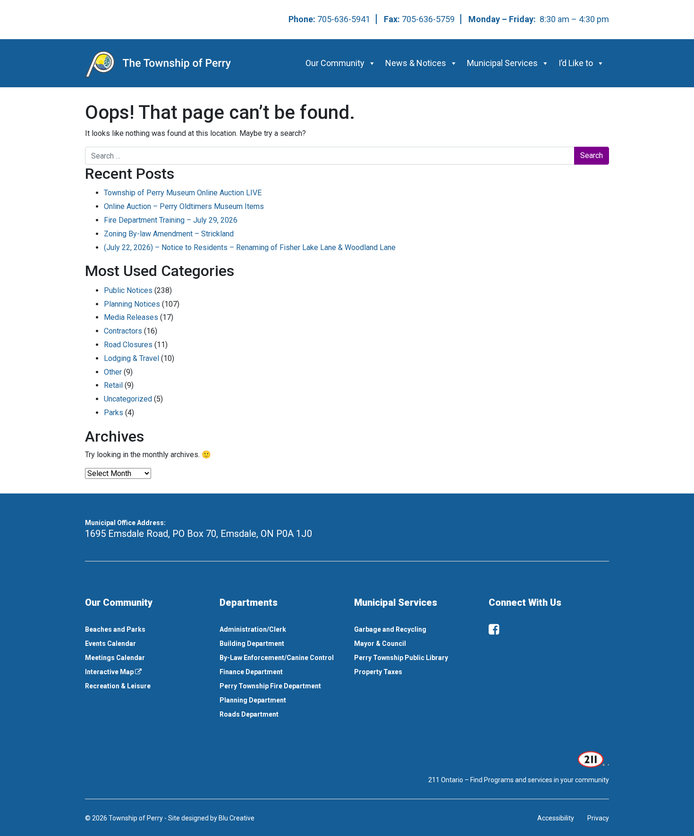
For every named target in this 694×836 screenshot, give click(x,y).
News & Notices (415, 63)
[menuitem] (145, 629)
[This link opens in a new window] (592, 758)
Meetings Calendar (115, 657)
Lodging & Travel (131, 358)
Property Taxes (378, 672)
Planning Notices (132, 304)
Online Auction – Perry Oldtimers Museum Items (184, 206)
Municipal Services (502, 63)
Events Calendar (110, 643)
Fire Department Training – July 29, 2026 (170, 220)
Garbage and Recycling (390, 629)
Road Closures (128, 344)
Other (113, 372)
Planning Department (253, 700)
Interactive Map (110, 672)
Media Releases (131, 317)
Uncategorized (128, 398)
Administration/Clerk (253, 629)
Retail (113, 385)
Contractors (123, 330)
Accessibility (555, 818)
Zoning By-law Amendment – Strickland (169, 233)
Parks (113, 412)
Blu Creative (236, 818)
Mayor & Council (380, 643)
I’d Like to (576, 63)
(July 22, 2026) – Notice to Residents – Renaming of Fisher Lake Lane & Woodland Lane (250, 247)
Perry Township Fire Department (270, 686)
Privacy (598, 818)
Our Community (334, 63)
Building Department (252, 643)
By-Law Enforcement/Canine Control (277, 657)
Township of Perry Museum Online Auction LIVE (183, 192)
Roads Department (249, 714)
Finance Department (251, 672)
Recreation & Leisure (118, 686)
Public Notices (128, 290)
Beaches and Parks (115, 629)
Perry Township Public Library (401, 657)
